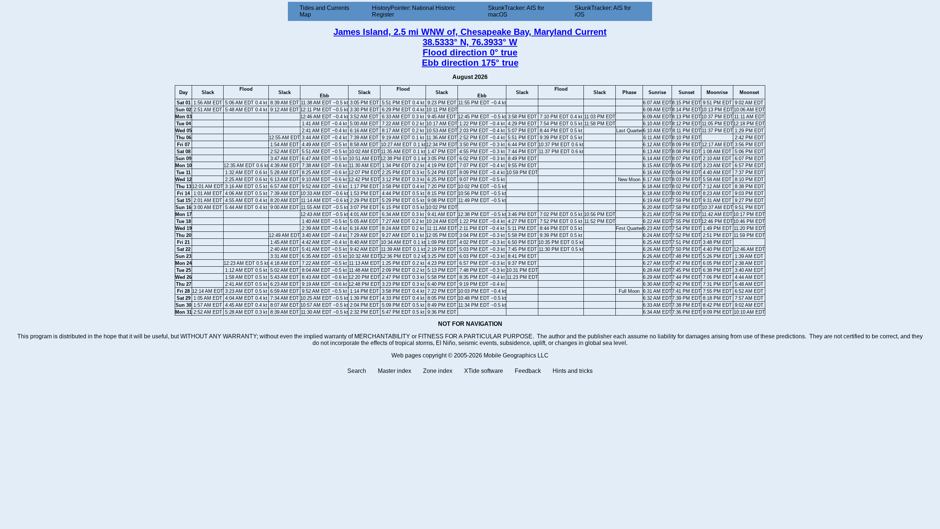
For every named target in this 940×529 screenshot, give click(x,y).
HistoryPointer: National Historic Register (413, 11)
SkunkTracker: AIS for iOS (603, 11)
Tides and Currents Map (324, 11)
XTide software (483, 371)
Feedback (528, 371)
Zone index (437, 371)
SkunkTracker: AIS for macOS (516, 11)
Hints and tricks (573, 371)
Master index (394, 371)
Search (356, 371)
